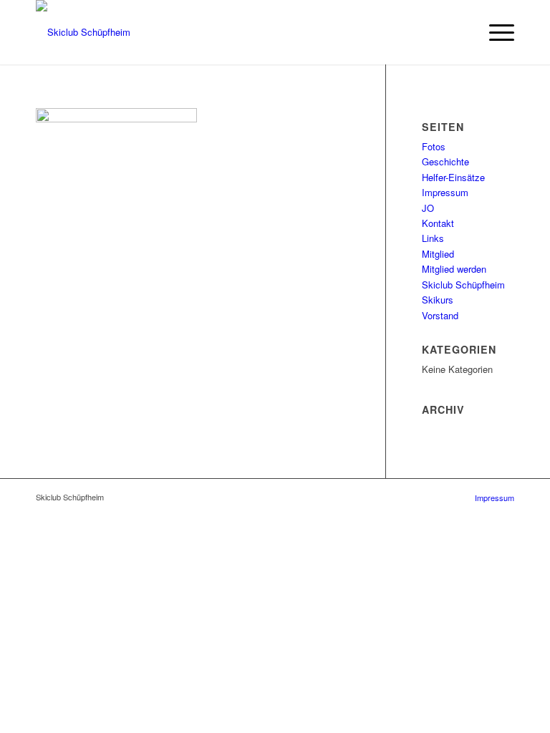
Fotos (433, 146)
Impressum (445, 192)
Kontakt (438, 223)
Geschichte (445, 161)
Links (433, 238)
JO (428, 208)
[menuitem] (461, 32)
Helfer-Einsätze (453, 177)
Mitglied (438, 254)
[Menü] (494, 32)
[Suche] (461, 32)
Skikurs (437, 299)
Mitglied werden (454, 269)
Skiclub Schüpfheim (463, 284)
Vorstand (440, 315)
